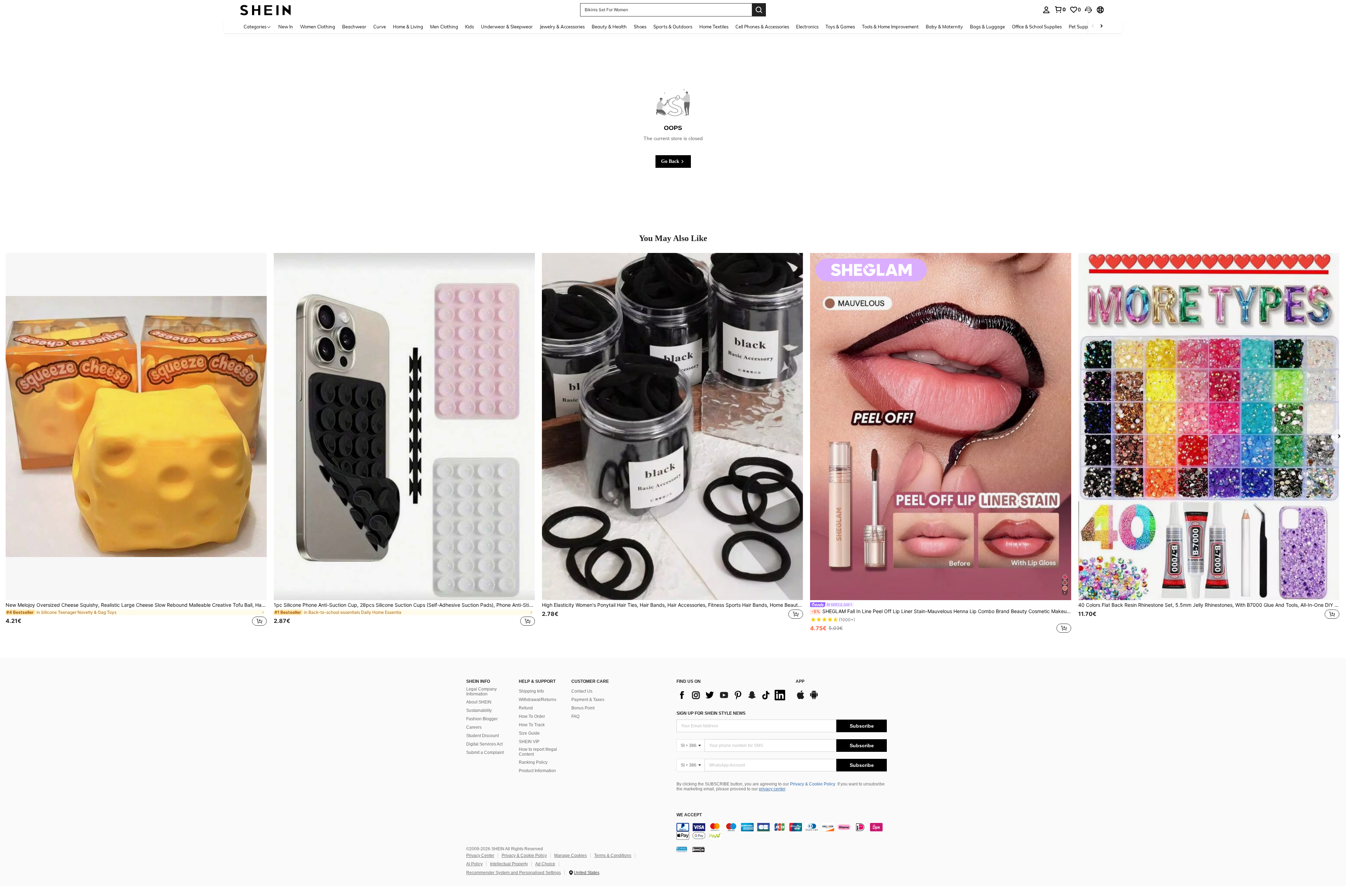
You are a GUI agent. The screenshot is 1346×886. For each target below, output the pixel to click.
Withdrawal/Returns (537, 699)
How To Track (532, 724)
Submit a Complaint (485, 752)
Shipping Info (531, 691)
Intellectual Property (509, 863)
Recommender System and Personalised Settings (513, 872)
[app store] (800, 698)
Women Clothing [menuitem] (317, 26)
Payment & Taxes (587, 699)
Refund (526, 708)
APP (800, 681)
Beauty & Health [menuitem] (609, 26)
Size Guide (529, 733)
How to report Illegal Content (538, 752)
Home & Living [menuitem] (408, 26)
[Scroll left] (1092, 26)
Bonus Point (582, 708)
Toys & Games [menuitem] (840, 26)
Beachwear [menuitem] (354, 26)
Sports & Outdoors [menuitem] (672, 26)
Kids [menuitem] (469, 26)
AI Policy (474, 863)
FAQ (575, 716)
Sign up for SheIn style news (711, 713)
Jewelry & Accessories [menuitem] (562, 26)
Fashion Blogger (482, 718)
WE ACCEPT (689, 815)
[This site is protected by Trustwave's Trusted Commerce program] (682, 848)
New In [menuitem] (285, 26)
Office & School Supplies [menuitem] (1037, 26)
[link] (1060, 9)
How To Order (532, 716)
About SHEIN (478, 702)
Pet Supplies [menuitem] (1082, 26)
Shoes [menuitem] (640, 26)
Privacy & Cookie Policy (812, 784)
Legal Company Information (481, 691)
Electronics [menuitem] (807, 26)
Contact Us (581, 691)
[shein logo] (265, 9)
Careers (474, 727)
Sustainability (479, 710)
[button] (1088, 10)
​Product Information (537, 770)
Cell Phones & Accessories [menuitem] (762, 26)
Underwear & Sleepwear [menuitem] (507, 26)
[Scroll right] (1101, 26)
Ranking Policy (533, 762)
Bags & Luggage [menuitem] (987, 26)
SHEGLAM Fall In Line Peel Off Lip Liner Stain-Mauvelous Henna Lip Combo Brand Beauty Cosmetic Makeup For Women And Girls (941, 611)
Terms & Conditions (612, 855)
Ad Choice (545, 863)
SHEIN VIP (529, 741)
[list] (733, 695)
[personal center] (1046, 10)
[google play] (814, 698)
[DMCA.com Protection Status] (698, 848)
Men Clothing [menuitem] (444, 26)
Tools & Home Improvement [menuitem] (890, 26)
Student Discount (482, 735)
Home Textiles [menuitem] (713, 26)
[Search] (759, 9)
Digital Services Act (484, 744)
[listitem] (136, 443)
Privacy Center (480, 855)
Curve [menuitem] (379, 26)
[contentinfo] (782, 831)
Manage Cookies (570, 855)
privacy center (772, 789)
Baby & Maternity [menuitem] (944, 26)
